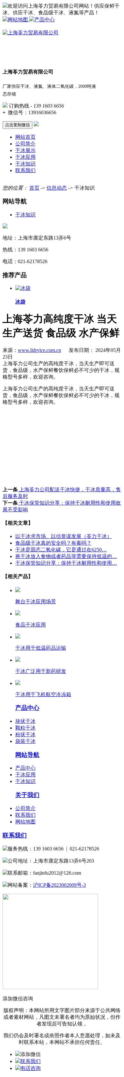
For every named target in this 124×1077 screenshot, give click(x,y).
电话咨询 (30, 1068)
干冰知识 (25, 163)
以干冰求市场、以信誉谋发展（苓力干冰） (63, 536)
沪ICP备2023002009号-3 (59, 885)
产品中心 (44, 19)
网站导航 (27, 755)
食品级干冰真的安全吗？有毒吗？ (53, 543)
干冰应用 (25, 157)
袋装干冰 (25, 741)
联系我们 (25, 170)
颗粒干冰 (25, 728)
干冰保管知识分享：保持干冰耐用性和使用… (66, 563)
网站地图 (18, 19)
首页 (34, 188)
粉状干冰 (25, 734)
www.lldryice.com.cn (39, 350)
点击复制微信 (17, 124)
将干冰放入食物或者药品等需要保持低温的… (66, 556)
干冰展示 (25, 150)
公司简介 (25, 143)
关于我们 (27, 795)
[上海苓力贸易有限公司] (31, 32)
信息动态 (56, 188)
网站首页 (25, 137)
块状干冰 (25, 721)
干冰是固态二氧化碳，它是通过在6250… (61, 549)
